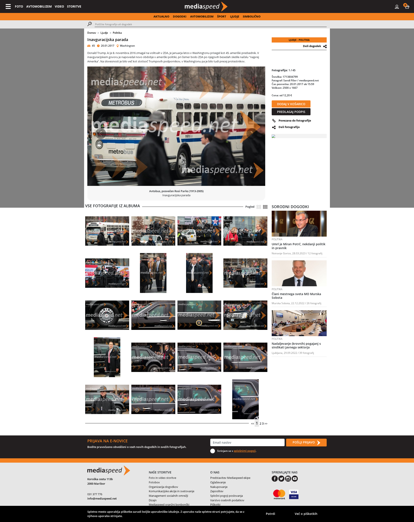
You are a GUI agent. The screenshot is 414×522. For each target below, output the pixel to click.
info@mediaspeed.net (102, 498)
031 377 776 (94, 494)
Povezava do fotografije (295, 120)
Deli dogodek (312, 46)
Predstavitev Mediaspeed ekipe (230, 478)
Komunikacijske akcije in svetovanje (171, 491)
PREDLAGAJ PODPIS (291, 112)
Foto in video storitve (162, 478)
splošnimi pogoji (245, 451)
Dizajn (153, 500)
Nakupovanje (218, 487)
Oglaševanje (218, 482)
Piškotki (215, 504)
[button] (407, 6)
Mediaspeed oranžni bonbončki (169, 504)
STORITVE (74, 6)
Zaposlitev (216, 491)
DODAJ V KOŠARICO (291, 104)
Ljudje (104, 32)
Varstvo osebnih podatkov (227, 500)
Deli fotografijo (289, 127)
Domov (91, 32)
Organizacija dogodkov (163, 487)
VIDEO (59, 6)
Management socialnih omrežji (168, 496)
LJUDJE (234, 16)
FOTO (19, 6)
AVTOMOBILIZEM (39, 6)
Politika (117, 32)
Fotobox (154, 482)
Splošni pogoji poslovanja (226, 496)
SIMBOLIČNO (251, 16)
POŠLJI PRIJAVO (304, 442)
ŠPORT (221, 16)
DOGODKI (179, 16)
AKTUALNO (161, 16)
